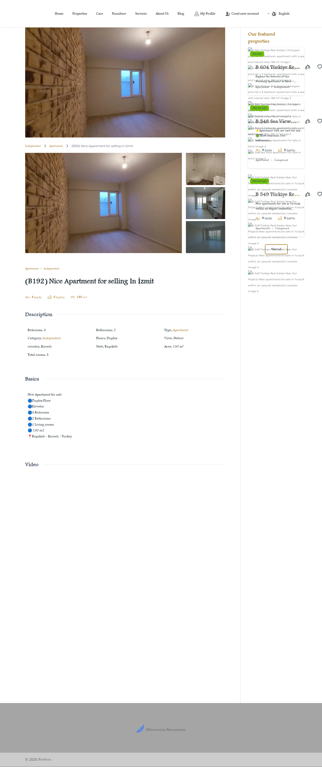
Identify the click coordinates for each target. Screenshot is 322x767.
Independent (33, 146)
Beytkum (44, 759)
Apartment (56, 146)
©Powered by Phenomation (166, 729)
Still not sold (259, 108)
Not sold (257, 54)
